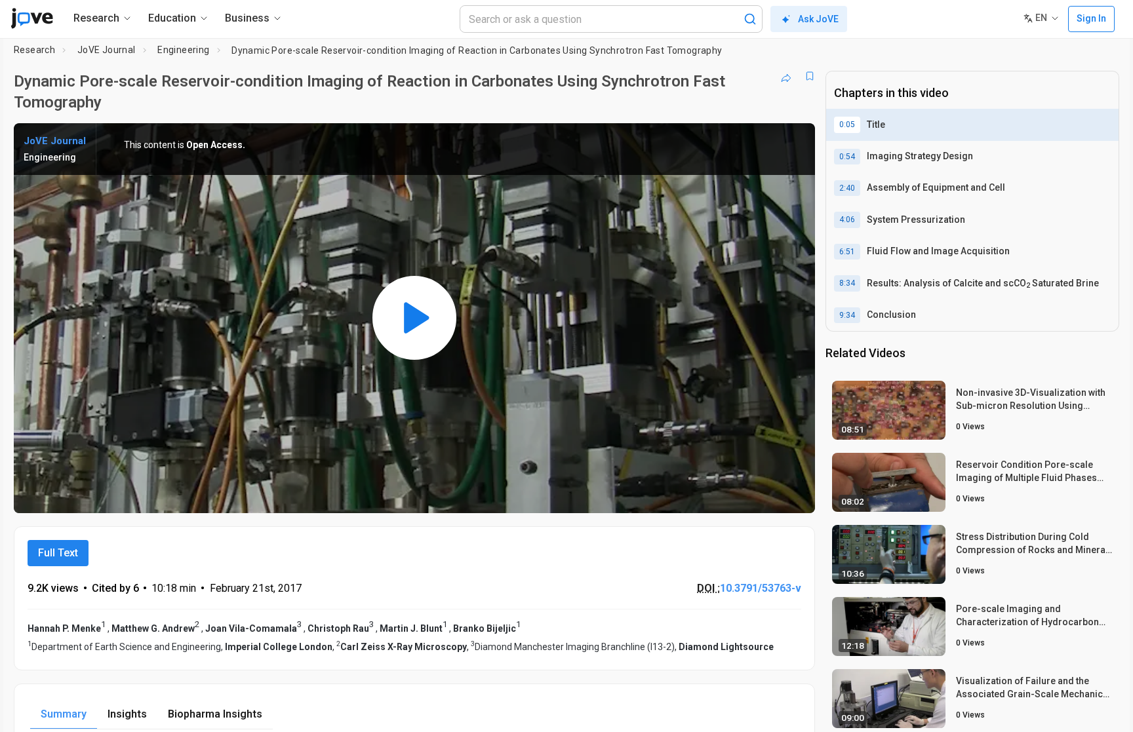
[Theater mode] (794, 494)
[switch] (662, 494)
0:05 (847, 124)
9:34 (847, 315)
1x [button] (737, 494)
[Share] (786, 76)
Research (34, 50)
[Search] (750, 19)
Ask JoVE (818, 19)
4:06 (847, 219)
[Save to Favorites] (810, 76)
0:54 (847, 156)
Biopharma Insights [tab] (215, 714)
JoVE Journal (106, 50)
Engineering (183, 50)
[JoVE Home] (31, 18)
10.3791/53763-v (760, 588)
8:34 (847, 283)
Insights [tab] (127, 714)
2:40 (847, 188)
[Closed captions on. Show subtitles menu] (764, 494)
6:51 (847, 251)
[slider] (342, 494)
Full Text (58, 553)
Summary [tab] (64, 714)
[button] (794, 141)
